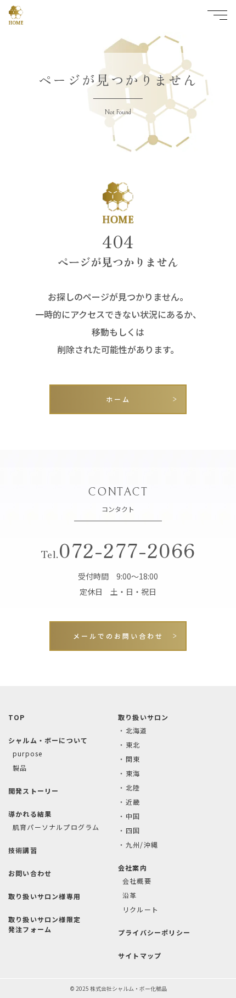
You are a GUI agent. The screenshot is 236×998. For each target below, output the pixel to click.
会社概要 (136, 880)
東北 (133, 744)
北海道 (137, 730)
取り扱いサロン (143, 717)
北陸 (133, 787)
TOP (16, 717)
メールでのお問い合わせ (118, 635)
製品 (20, 767)
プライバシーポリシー (154, 932)
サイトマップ (139, 955)
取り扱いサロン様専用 (44, 896)
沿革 (129, 895)
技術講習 (22, 850)
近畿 (133, 801)
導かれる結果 (30, 813)
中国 (133, 816)
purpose (27, 753)
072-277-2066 (118, 549)
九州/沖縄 (142, 844)
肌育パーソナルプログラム (56, 827)
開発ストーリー (33, 790)
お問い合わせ (30, 873)
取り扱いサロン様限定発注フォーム (44, 924)
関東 (133, 758)
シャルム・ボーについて (48, 740)
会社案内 (132, 867)
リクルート (140, 909)
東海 (133, 773)
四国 (133, 830)
